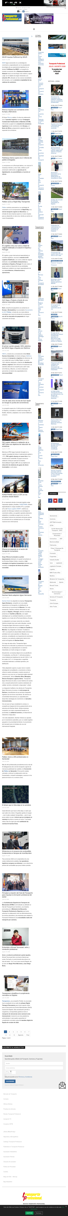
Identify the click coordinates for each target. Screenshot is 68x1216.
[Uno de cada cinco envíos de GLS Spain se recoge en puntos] (15, 390)
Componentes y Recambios (57, 534)
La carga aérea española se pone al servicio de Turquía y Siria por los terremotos (41, 455)
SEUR (3, 63)
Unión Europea (54, 603)
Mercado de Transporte (10, 1094)
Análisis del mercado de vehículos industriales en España (57, 202)
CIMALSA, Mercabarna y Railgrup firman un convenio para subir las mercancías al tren (41, 307)
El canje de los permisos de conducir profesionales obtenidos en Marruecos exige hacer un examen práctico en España (57, 337)
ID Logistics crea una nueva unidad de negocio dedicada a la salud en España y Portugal (16, 247)
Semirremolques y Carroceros (57, 593)
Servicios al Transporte (10, 788)
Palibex (4, 207)
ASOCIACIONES (54, 183)
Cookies (5, 1172)
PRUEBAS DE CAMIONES (56, 260)
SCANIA (53, 158)
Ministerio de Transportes (57, 579)
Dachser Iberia (6, 601)
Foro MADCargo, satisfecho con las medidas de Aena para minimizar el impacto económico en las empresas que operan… (41, 523)
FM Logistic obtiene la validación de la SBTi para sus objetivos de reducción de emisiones (16, 444)
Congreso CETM (8, 1124)
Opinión (61, 582)
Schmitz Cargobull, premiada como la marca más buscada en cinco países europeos (56, 473)
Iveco (51, 563)
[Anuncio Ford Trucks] (34, 3)
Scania (52, 589)
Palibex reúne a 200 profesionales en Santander (15, 758)
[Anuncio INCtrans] (45, 18)
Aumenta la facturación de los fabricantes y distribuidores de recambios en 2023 (56, 175)
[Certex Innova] (15, 794)
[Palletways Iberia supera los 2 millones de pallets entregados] (15, 147)
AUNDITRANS (23, 504)
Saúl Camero (59, 158)
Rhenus (9, 117)
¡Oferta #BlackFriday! (9, 1131)
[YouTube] (55, 501)
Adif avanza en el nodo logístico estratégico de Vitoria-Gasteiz (41, 335)
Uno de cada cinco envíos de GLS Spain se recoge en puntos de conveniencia (16, 401)
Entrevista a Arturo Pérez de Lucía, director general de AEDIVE (56, 281)
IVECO (5, 329)
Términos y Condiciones (25, 1077)
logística (52, 569)
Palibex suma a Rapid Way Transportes (16, 201)
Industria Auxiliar (54, 560)
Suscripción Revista (8, 1157)
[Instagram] (60, 501)
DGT (61, 539)
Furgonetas (53, 556)
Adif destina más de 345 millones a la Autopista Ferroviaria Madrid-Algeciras (41, 251)
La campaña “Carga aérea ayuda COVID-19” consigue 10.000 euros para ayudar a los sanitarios (41, 558)
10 (14, 1035)
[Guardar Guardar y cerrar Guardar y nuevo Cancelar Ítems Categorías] (15, 335)
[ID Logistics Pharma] (15, 235)
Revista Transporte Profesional (12, 1114)
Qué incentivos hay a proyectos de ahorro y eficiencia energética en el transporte (41, 116)
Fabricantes (53, 545)
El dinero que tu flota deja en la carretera (16, 805)
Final (27, 1035)
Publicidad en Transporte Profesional (13, 1147)
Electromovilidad (54, 542)
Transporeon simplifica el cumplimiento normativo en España (15, 994)
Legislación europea (55, 566)
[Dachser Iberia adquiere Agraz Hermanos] (15, 584)
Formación (7, 876)
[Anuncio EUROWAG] (57, 46)
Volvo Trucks (53, 606)
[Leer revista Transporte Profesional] (57, 68)
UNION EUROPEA (55, 454)
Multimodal (53, 582)
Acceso (20, 9)
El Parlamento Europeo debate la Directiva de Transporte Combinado (56, 446)
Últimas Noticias (7, 1104)
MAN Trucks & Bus (55, 572)
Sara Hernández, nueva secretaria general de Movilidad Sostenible (41, 359)
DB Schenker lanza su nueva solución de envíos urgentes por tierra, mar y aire (40, 488)
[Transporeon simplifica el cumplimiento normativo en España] (15, 982)
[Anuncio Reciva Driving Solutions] (57, 37)
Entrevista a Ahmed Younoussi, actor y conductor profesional (15, 948)
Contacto (25, 9)
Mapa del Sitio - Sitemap (10, 1177)
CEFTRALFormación (55, 522)
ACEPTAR (29, 1213)
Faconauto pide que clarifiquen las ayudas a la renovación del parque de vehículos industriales (56, 366)
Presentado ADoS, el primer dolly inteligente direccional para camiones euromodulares (42, 58)
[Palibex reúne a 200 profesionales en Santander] (15, 746)
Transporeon (6, 1001)
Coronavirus (53, 539)
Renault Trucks (54, 585)
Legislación (59, 563)
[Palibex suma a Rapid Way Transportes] (15, 191)
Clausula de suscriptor (9, 1162)
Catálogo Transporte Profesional (12, 1142)
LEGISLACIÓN (54, 107)
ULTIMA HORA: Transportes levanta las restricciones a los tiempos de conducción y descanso (57, 394)
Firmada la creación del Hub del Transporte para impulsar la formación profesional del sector (17, 895)
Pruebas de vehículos (9, 1109)
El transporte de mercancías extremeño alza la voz (56, 307)
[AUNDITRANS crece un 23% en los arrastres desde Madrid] (15, 484)
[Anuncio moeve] (57, 55)
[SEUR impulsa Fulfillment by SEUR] (15, 46)
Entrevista (7, 930)
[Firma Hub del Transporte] (15, 882)
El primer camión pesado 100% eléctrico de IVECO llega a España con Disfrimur (16, 347)
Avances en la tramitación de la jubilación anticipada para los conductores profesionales (57, 99)
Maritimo (52, 576)
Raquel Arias (58, 133)
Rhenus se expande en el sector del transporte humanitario (15, 550)
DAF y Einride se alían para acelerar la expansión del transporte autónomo (41, 211)
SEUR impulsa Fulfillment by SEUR (14, 57)
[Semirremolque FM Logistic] (15, 432)
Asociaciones (53, 516)
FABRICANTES (54, 209)
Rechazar (38, 1213)
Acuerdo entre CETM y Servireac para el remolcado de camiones (57, 126)
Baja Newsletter (7, 1182)
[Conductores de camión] (15, 840)
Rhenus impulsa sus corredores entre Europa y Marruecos (15, 110)
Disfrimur (28, 356)
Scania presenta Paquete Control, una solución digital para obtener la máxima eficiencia (57, 150)
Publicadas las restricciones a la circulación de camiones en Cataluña (55, 228)
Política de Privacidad (9, 1167)
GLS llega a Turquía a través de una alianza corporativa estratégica (15, 301)
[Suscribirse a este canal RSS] (32, 36)
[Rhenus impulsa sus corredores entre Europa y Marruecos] (15, 99)
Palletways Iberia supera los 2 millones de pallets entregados (17, 159)
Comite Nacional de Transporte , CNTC (57, 529)
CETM (52, 133)
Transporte (53, 600)
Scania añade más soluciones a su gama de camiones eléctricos (56, 422)
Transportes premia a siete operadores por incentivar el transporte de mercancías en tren (41, 387)
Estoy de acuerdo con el (18, 1077)
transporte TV (7, 1119)
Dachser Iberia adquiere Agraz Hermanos (17, 595)
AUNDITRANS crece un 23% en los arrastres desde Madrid (14, 495)
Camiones (52, 519)
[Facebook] (50, 501)
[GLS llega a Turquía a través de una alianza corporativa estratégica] (15, 289)
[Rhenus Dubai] (15, 538)
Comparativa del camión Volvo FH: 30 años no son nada (57, 254)
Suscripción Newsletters (10, 1152)
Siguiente (20, 1035)
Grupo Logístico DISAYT (14, 509)
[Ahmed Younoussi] (15, 936)
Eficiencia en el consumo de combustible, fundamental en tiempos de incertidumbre (17, 852)
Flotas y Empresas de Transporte (13, 40)
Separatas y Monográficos (10, 1136)
